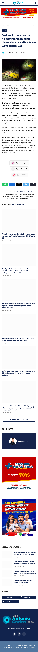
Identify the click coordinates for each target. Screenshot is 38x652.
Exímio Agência (31, 647)
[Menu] (3, 3)
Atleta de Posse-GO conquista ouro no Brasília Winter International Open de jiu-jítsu (18, 339)
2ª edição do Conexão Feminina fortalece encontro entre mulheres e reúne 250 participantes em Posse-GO (16, 271)
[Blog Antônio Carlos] (19, 3)
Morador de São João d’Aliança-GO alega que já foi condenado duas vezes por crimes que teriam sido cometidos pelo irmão (19, 408)
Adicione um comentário (19, 419)
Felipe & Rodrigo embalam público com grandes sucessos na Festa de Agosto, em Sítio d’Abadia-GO (18, 236)
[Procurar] (35, 3)
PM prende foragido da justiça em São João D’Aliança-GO (27, 196)
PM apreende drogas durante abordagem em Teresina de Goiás (10, 196)
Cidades (5, 30)
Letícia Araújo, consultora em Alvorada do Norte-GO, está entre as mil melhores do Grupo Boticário (19, 373)
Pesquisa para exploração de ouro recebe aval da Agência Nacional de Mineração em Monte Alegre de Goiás (19, 306)
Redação (10, 52)
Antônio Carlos (23, 441)
